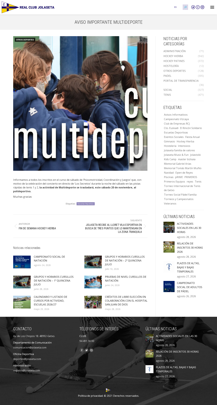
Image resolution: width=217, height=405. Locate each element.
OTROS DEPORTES (25, 40)
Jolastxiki (195, 155)
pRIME (179, 177)
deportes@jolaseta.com (27, 359)
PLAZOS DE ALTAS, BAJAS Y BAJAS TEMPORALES (188, 267)
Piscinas (168, 177)
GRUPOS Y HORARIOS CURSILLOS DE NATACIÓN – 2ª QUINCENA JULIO (125, 260)
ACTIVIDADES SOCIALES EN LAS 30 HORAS (189, 228)
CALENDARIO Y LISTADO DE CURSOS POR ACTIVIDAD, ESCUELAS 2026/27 (50, 300)
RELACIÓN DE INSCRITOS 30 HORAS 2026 (190, 248)
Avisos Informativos (176, 114)
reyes (190, 181)
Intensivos (184, 146)
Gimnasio (169, 141)
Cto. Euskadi (171, 128)
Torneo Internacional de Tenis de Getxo (182, 188)
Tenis (198, 181)
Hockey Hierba (185, 141)
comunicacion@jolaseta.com (29, 347)
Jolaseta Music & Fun (176, 155)
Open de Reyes (184, 172)
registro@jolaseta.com (26, 370)
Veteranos (170, 203)
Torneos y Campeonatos (178, 199)
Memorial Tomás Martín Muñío (182, 168)
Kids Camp (170, 159)
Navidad (169, 172)
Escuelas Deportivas (86, 204)
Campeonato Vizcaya (176, 119)
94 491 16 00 (86, 341)
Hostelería (170, 146)
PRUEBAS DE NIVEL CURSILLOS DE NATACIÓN (125, 278)
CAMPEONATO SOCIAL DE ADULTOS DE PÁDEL (189, 287)
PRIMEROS (190, 177)
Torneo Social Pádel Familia (180, 194)
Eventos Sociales (174, 137)
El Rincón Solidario (191, 128)
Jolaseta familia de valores (179, 150)
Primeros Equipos (174, 181)
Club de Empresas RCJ (177, 123)
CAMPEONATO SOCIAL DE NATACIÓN (49, 258)
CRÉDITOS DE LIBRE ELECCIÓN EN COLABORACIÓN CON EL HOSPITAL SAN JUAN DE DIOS (126, 300)
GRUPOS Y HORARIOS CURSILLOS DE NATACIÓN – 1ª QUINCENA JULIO (54, 280)
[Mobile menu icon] (212, 7)
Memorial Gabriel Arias (177, 163)
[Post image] (22, 262)
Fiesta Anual (192, 137)
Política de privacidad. (90, 396)
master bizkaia (186, 159)
